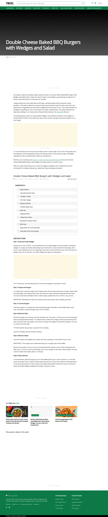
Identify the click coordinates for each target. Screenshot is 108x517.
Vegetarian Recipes (77, 502)
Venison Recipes (76, 505)
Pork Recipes (75, 508)
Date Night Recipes (60, 502)
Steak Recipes (75, 499)
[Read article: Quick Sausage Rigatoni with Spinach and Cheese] (66, 411)
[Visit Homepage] (10, 3)
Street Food (55, 8)
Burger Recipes (59, 499)
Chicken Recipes (10, 8)
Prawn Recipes (59, 505)
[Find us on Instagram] (92, 3)
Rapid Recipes (46, 8)
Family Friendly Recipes (66, 8)
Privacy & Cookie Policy (26, 504)
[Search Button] (83, 3)
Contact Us (36, 504)
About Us (8, 504)
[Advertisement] (54, 72)
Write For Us (15, 504)
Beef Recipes (19, 8)
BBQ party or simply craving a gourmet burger (45, 160)
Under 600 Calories (79, 8)
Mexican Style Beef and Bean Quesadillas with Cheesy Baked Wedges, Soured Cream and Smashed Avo (40, 422)
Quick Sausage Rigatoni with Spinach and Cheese (63, 420)
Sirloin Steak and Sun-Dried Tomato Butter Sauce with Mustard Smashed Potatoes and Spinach (17, 421)
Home (7, 57)
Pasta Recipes (36, 8)
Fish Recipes (28, 8)
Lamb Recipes (59, 508)
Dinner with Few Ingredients (94, 8)
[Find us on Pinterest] (95, 3)
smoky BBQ (60, 112)
